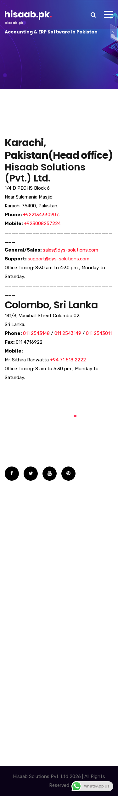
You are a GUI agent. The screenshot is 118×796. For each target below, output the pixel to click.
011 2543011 (99, 333)
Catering (20, 617)
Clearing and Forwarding (39, 605)
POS (15, 642)
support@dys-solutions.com (58, 259)
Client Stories (26, 541)
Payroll (18, 630)
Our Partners (25, 553)
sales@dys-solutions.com (70, 250)
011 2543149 (67, 333)
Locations (22, 566)
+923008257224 (42, 223)
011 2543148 (36, 333)
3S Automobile (27, 592)
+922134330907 (41, 214)
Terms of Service (30, 528)
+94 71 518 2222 (68, 360)
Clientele (20, 516)
